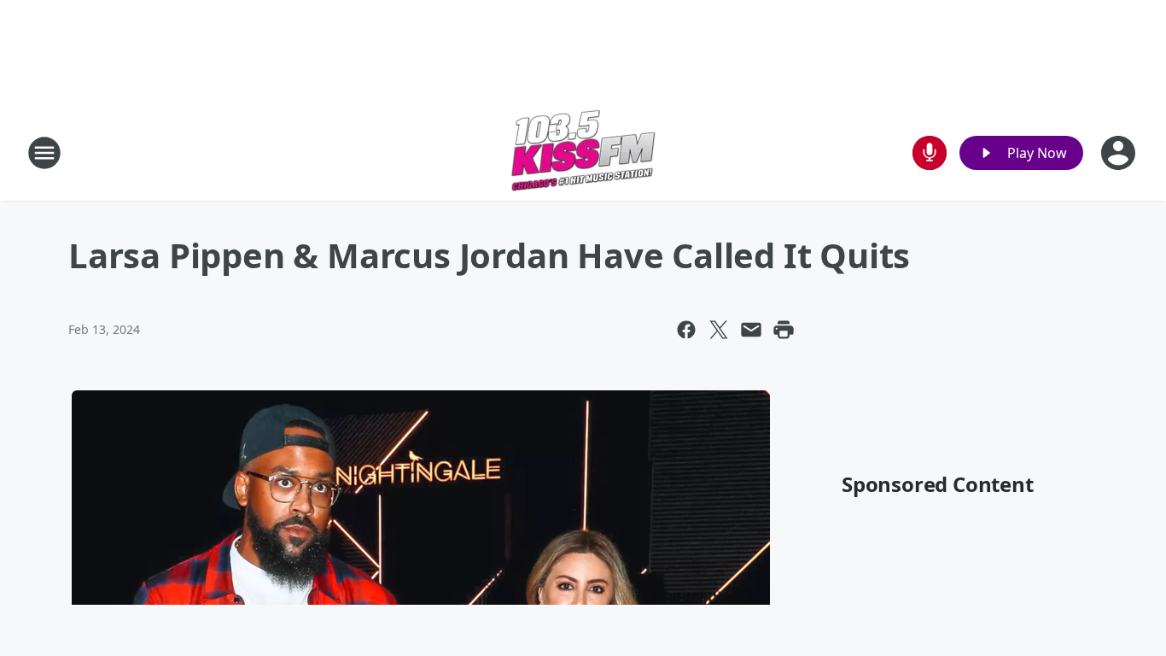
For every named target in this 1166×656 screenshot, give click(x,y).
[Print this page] (784, 330)
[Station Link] (583, 152)
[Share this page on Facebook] (686, 330)
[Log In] (1120, 153)
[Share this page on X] (719, 330)
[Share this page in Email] (751, 330)
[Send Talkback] (929, 153)
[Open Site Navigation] (44, 153)
